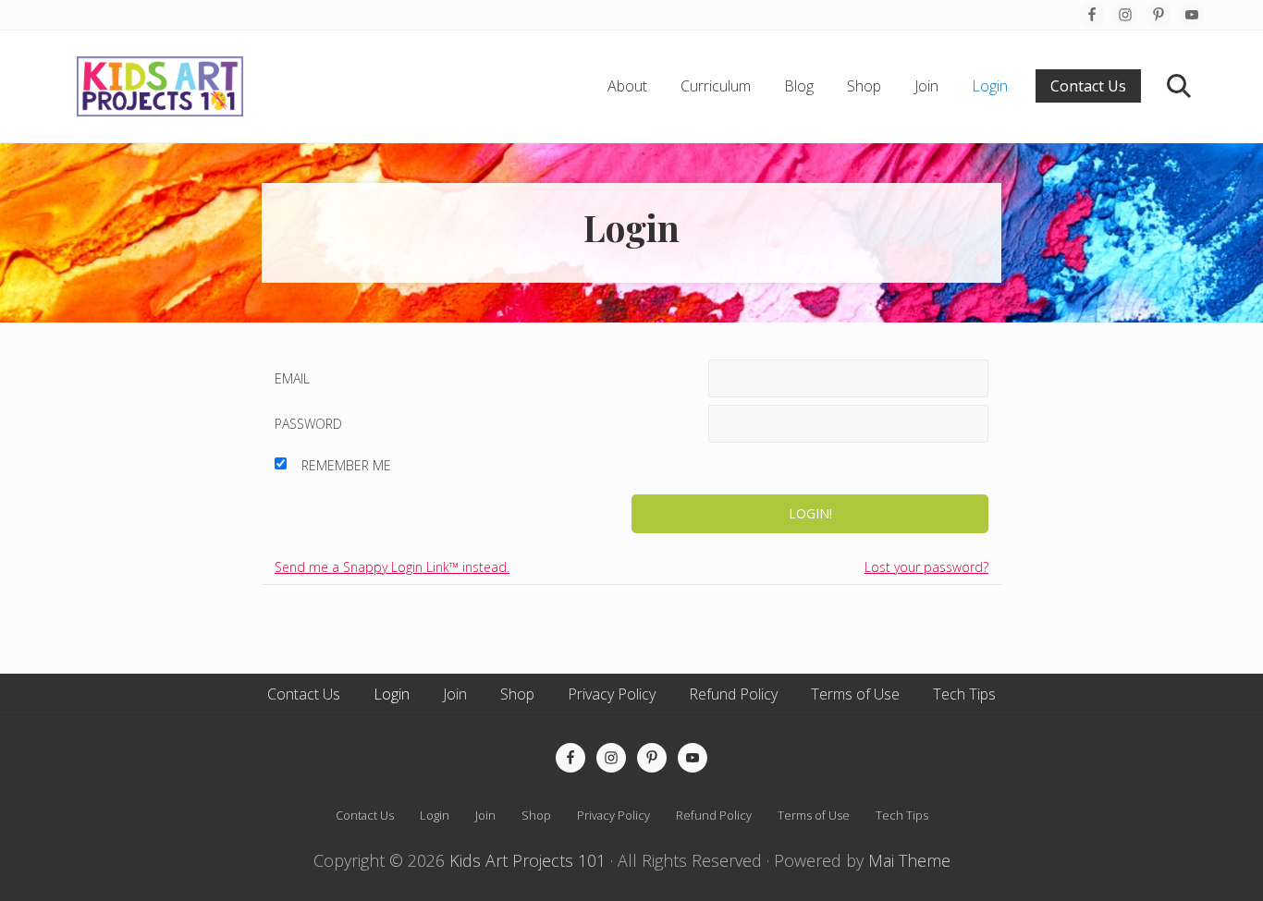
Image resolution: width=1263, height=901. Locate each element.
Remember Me (346, 465)
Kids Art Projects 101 (527, 860)
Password (308, 423)
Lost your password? (926, 567)
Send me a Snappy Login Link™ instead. (392, 567)
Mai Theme (909, 860)
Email (292, 378)
